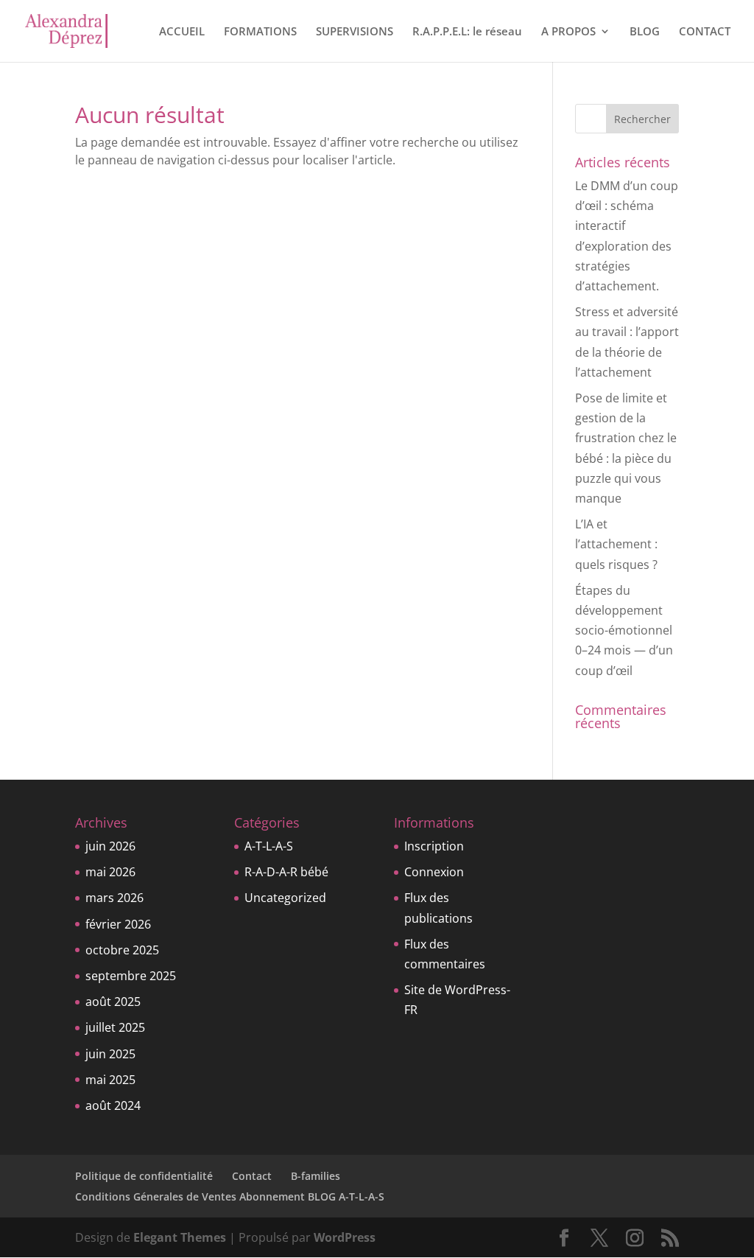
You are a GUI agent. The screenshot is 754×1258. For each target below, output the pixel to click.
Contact (252, 1176)
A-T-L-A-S (268, 846)
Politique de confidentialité (144, 1176)
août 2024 (113, 1105)
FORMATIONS (260, 32)
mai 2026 (110, 872)
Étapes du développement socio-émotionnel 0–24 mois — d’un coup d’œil (624, 630)
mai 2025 (110, 1080)
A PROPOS (568, 32)
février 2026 (118, 924)
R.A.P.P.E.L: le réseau (467, 32)
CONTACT (704, 32)
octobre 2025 (122, 950)
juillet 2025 (115, 1027)
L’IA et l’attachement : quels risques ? (616, 544)
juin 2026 (110, 846)
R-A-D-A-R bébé (286, 872)
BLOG (645, 32)
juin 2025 (110, 1054)
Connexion (434, 872)
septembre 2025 (130, 976)
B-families (315, 1176)
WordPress (345, 1237)
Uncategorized (285, 898)
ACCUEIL (182, 32)
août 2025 (113, 1001)
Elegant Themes (179, 1237)
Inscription (434, 846)
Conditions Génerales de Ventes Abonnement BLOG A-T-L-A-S (229, 1196)
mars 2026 (114, 898)
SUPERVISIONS (354, 32)
